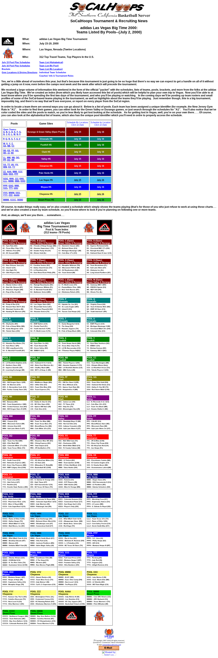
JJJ (16, 179)
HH (4, 153)
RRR (17, 186)
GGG (5, 179)
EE (8, 150)
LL (4, 157)
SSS (5, 188)
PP (4, 160)
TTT (10, 188)
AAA (9, 171)
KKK (21, 179)
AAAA (16, 195)
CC (12, 146)
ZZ (4, 171)
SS (4, 164)
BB (8, 146)
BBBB (6, 200)
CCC (20, 171)
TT (8, 164)
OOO (22, 181)
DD (4, 150)
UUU (16, 188)
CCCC (13, 200)
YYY (5, 195)
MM (9, 157)
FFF (16, 174)
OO (17, 157)
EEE (11, 174)
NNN (17, 181)
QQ (8, 160)
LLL (5, 181)
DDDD (20, 200)
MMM (11, 181)
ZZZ (10, 195)
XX (9, 167)
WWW (11, 193)
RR (12, 160)
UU (12, 164)
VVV (5, 193)
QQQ (10, 186)
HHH (11, 179)
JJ (8, 153)
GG (16, 150)
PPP (5, 186)
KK (12, 153)
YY (13, 167)
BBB (15, 171)
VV (16, 164)
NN (13, 157)
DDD (5, 174)
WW (5, 167)
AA (4, 146)
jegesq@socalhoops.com (111, 645)
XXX (17, 193)
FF (12, 150)
